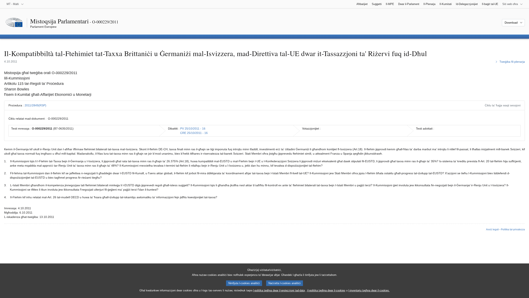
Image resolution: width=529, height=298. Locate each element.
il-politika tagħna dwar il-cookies (326, 290)
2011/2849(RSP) (35, 105)
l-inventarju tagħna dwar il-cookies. (369, 290)
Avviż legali (492, 229)
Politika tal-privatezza (513, 229)
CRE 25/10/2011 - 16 (194, 133)
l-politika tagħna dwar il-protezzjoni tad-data (279, 290)
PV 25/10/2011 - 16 (192, 128)
